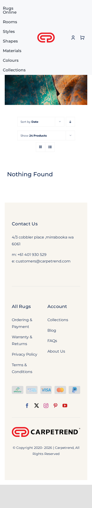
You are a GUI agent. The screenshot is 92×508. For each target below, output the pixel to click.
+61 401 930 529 (31, 254)
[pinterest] (55, 405)
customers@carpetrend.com (43, 261)
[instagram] (46, 405)
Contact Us (25, 224)
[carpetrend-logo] (46, 30)
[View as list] (49, 147)
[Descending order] (70, 122)
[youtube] (65, 405)
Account (57, 306)
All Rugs (21, 306)
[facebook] (27, 405)
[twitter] (36, 405)
